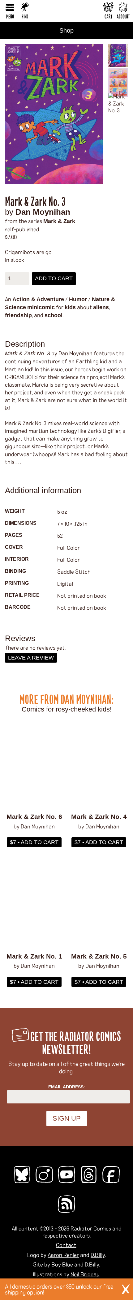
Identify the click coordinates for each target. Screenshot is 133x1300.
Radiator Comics (91, 1228)
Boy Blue (62, 1264)
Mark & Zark (59, 221)
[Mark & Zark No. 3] (54, 114)
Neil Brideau (85, 1274)
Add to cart (54, 278)
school (53, 315)
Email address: (66, 1086)
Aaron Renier (63, 1254)
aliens (101, 307)
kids (70, 307)
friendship (18, 315)
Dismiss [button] (126, 1289)
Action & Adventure (38, 299)
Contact (66, 1245)
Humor (78, 299)
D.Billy (98, 1254)
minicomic (41, 307)
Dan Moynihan (42, 212)
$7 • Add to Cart (34, 842)
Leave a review (31, 658)
